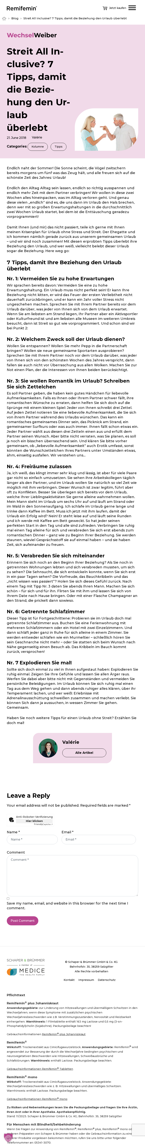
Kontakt (69, 980)
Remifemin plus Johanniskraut (64, 1034)
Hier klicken (34, 821)
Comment (16, 852)
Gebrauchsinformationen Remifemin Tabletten (40, 1069)
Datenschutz (107, 980)
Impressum (86, 980)
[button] (8, 1137)
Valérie (37, 137)
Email (67, 832)
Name (13, 832)
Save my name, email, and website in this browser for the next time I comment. (67, 905)
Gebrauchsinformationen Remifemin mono (37, 1099)
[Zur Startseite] (22, 8)
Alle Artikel (84, 753)
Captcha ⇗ (43, 824)
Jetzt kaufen (117, 8)
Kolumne (38, 146)
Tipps (58, 146)
